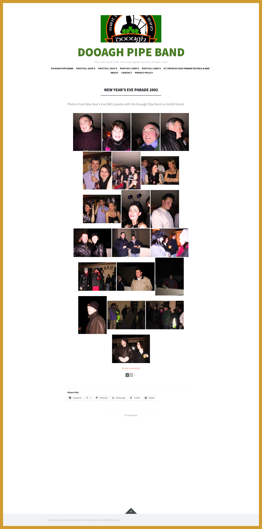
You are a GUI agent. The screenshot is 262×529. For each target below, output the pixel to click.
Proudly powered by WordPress (64, 519)
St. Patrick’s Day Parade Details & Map (187, 68)
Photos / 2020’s (85, 68)
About (114, 72)
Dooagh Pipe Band (131, 52)
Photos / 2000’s (129, 68)
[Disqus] (131, 458)
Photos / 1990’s (151, 68)
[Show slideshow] (131, 368)
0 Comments (131, 415)
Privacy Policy (144, 72)
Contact (126, 72)
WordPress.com (112, 519)
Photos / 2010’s (107, 68)
